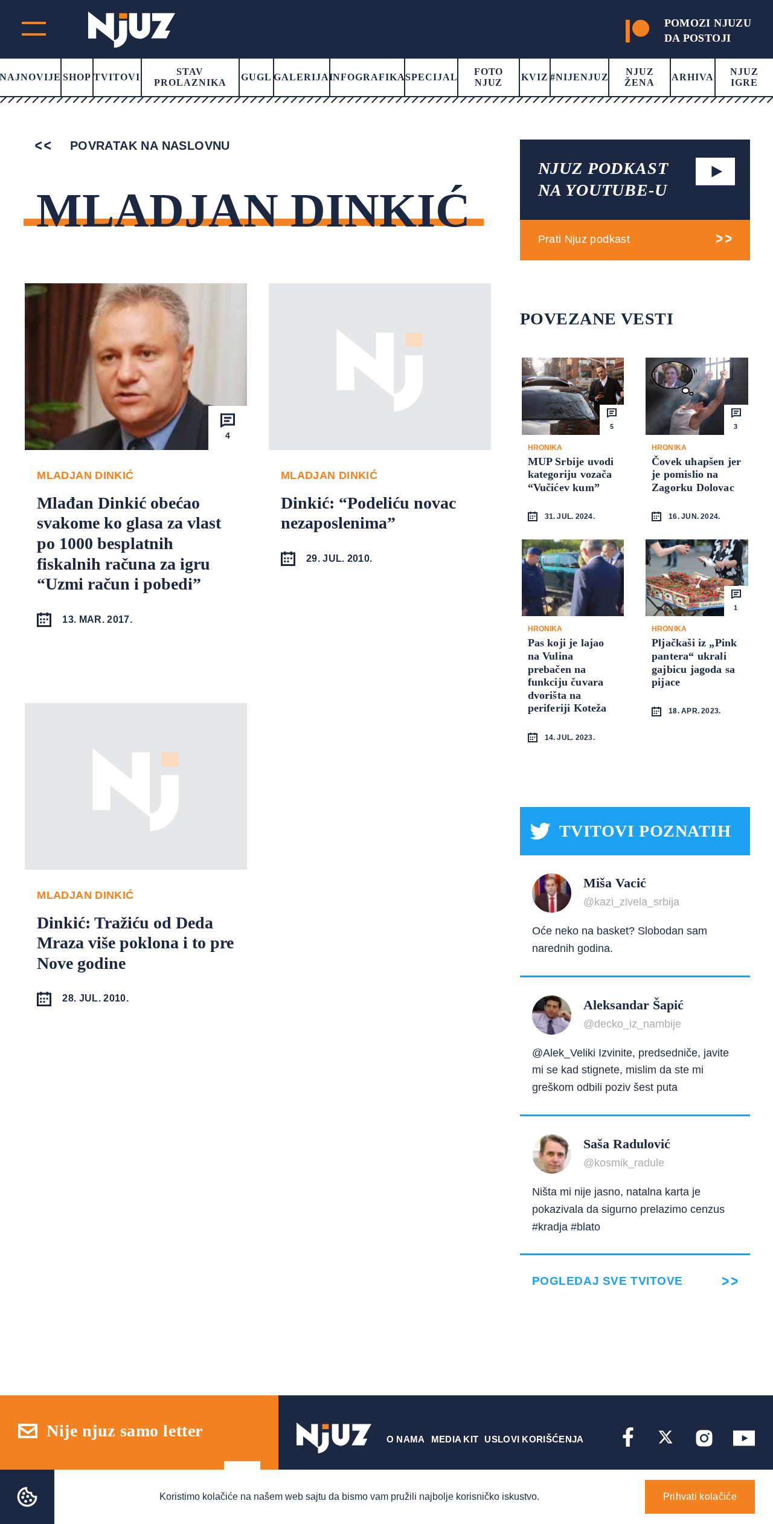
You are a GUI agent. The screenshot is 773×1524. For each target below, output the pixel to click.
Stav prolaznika (190, 77)
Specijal (431, 77)
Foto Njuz (489, 77)
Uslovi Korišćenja (533, 1439)
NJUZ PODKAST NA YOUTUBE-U (603, 179)
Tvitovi (117, 77)
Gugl (256, 77)
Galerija (301, 77)
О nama (405, 1439)
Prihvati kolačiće (700, 1496)
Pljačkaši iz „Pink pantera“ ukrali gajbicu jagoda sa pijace (694, 662)
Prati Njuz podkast (584, 239)
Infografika (367, 77)
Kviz (534, 77)
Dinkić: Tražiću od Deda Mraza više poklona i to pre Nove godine (135, 943)
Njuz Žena (639, 77)
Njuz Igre (744, 77)
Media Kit (455, 1439)
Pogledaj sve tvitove (607, 1281)
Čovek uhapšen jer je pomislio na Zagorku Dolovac (696, 474)
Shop (77, 77)
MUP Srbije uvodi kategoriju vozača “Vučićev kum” (571, 474)
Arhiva (693, 77)
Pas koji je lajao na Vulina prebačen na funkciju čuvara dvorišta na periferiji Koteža (567, 675)
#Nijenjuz (579, 77)
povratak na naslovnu (147, 145)
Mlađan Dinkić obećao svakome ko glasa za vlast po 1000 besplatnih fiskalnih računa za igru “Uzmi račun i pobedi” (129, 543)
